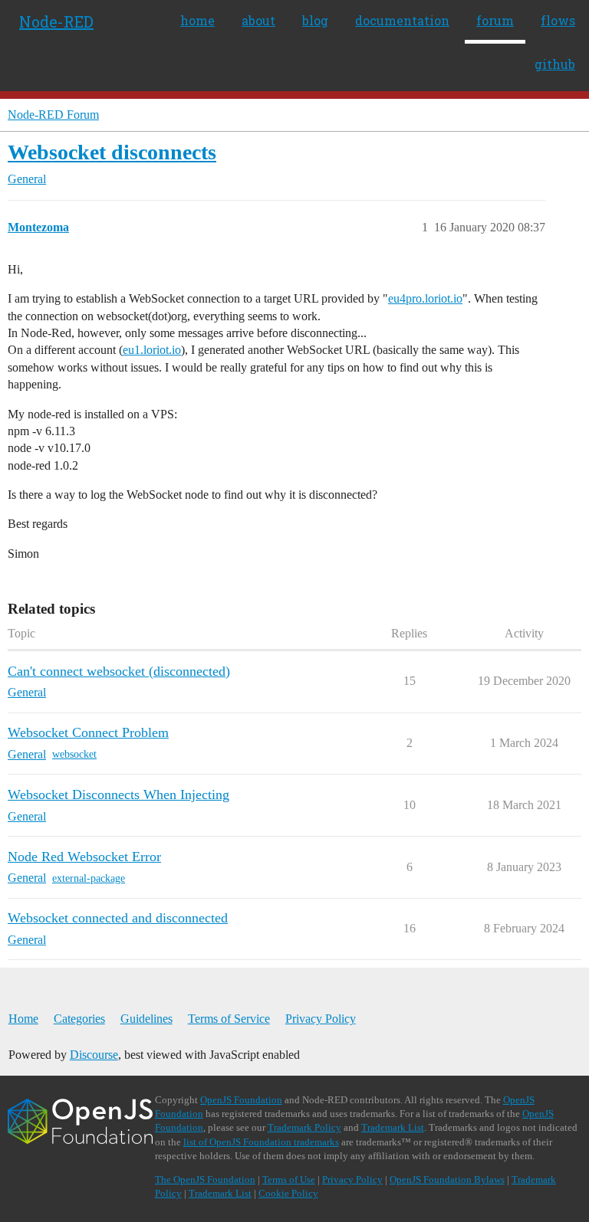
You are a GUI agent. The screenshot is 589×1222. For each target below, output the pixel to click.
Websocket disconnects (112, 152)
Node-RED (56, 21)
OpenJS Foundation (241, 1100)
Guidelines (146, 1018)
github (555, 64)
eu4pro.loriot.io (425, 298)
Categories (79, 1018)
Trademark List (392, 1127)
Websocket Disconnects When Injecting (118, 794)
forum (495, 20)
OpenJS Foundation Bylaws (447, 1179)
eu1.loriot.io (152, 349)
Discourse (94, 1054)
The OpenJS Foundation (205, 1179)
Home (23, 1018)
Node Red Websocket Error (84, 856)
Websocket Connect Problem (88, 732)
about (258, 20)
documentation (402, 20)
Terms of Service (229, 1018)
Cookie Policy (288, 1193)
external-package (88, 878)
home (197, 20)
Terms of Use (288, 1179)
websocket (74, 754)
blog (315, 20)
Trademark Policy (304, 1127)
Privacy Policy (320, 1018)
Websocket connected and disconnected (118, 918)
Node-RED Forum (53, 114)
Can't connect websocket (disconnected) (119, 671)
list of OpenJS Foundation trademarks (261, 1142)
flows (558, 20)
